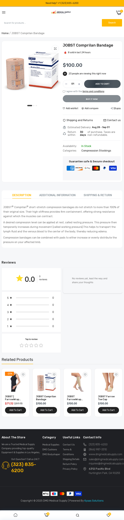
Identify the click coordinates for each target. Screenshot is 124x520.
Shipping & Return (98, 195)
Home (5, 33)
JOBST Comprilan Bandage (46, 398)
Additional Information (57, 195)
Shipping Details (71, 459)
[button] (31, 297)
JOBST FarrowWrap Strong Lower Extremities (75, 398)
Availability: (70, 146)
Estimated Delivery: (79, 127)
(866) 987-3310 (98, 449)
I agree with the (85, 91)
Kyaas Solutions (93, 500)
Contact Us (69, 444)
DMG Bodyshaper (51, 454)
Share (117, 108)
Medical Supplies (50, 444)
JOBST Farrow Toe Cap (106, 398)
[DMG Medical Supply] (61, 12)
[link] (23, 374)
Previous (10, 393)
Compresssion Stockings (96, 150)
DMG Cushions (49, 449)
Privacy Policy (70, 469)
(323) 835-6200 (23, 467)
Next (114, 393)
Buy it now (92, 99)
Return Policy (70, 464)
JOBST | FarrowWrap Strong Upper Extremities (13, 398)
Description (21, 195)
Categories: (70, 150)
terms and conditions (93, 91)
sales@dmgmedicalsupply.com (106, 459)
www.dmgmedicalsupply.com (105, 454)
